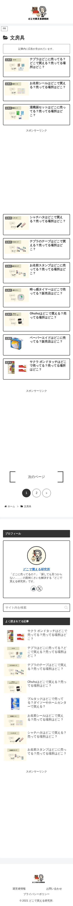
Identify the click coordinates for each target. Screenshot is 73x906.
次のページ (36, 477)
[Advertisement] (36, 169)
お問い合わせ (54, 888)
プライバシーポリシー (36, 894)
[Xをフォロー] (39, 588)
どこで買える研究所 (36, 569)
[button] (66, 607)
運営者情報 (19, 888)
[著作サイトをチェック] (33, 588)
